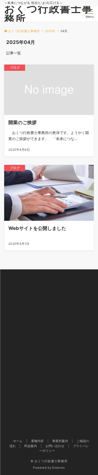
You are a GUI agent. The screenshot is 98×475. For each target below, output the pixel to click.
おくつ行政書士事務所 (48, 13)
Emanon (58, 468)
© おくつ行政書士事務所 (49, 461)
